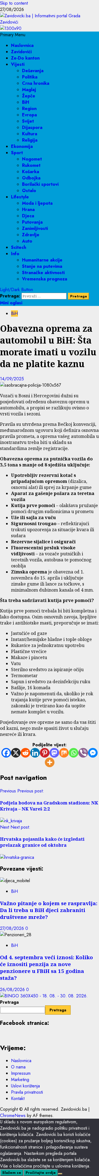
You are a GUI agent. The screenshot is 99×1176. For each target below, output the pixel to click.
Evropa (29, 115)
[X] (16, 753)
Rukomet (31, 165)
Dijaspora (32, 127)
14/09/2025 (12, 379)
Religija (29, 140)
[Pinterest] (45, 753)
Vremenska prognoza (44, 279)
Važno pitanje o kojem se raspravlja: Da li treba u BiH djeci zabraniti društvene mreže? (48, 910)
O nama (18, 1067)
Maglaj (29, 89)
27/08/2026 (12, 928)
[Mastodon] (54, 753)
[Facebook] (6, 753)
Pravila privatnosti (27, 1092)
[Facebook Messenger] (93, 753)
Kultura (29, 134)
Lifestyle (20, 197)
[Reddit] (25, 753)
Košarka (30, 171)
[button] (12, 35)
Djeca (28, 216)
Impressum (21, 1073)
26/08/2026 (13, 989)
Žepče (28, 96)
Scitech (18, 247)
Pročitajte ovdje (41, 1172)
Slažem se (11, 1172)
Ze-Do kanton (25, 58)
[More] (50, 762)
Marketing (20, 1079)
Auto (27, 241)
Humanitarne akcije (42, 260)
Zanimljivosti (35, 228)
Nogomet (32, 159)
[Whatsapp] (73, 753)
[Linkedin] (35, 753)
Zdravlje (30, 235)
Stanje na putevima (42, 266)
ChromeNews (13, 1115)
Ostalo (29, 190)
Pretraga (9, 1002)
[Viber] (83, 753)
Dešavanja (32, 70)
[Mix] (64, 753)
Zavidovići (21, 52)
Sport (17, 153)
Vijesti (17, 64)
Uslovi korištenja (25, 1086)
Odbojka (31, 178)
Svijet (28, 121)
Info (15, 254)
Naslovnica (22, 45)
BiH (25, 102)
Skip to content (14, 3)
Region (29, 108)
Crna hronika (35, 83)
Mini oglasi (11, 303)
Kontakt (17, 1098)
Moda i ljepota (37, 203)
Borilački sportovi (40, 184)
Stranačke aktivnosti (43, 272)
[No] (60, 1174)
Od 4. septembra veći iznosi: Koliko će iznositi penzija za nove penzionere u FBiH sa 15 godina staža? (46, 967)
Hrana (28, 209)
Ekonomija (22, 146)
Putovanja (32, 222)
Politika (29, 77)
